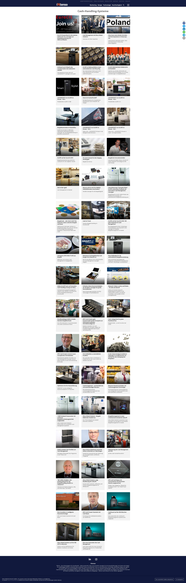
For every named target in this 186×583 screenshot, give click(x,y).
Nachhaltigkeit (117, 5)
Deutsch (121, 1)
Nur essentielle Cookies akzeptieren (164, 579)
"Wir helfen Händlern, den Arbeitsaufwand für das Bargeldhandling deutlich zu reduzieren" (65, 482)
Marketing (93, 5)
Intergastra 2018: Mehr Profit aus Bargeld (66, 256)
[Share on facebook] (184, 23)
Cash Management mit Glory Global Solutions (92, 36)
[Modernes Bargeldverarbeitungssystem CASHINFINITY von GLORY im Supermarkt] (118, 117)
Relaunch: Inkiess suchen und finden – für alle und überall (118, 286)
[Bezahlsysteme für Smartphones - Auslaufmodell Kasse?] (93, 87)
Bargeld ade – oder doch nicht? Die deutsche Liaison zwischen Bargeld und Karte (67, 222)
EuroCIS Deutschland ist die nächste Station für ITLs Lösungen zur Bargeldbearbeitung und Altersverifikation (67, 37)
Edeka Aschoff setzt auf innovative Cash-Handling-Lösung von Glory (67, 286)
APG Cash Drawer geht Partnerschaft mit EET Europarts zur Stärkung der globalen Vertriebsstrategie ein (93, 321)
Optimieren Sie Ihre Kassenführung (67, 386)
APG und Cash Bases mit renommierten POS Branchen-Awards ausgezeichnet (116, 481)
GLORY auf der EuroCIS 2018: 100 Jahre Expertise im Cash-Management (117, 222)
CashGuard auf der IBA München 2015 (117, 513)
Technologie (107, 5)
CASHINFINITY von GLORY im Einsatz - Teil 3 (116, 98)
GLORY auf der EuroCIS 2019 (65, 158)
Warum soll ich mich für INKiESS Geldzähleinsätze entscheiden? (91, 188)
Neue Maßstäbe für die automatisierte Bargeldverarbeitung (118, 256)
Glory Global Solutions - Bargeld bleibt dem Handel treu (91, 416)
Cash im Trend (87, 221)
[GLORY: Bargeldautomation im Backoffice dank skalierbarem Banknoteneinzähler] (67, 117)
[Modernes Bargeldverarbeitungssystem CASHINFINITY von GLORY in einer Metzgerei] (93, 117)
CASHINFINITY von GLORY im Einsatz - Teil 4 (65, 98)
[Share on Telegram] (184, 35)
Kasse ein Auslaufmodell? (90, 98)
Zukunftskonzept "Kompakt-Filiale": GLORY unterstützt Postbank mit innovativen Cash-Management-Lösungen (118, 190)
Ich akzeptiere (179, 579)
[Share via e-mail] (184, 38)
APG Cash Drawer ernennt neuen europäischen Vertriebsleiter (66, 354)
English (127, 1)
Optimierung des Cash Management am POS (118, 450)
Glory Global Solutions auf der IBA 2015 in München (66, 543)
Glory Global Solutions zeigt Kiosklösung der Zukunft (90, 480)
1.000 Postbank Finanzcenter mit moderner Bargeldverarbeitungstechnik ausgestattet (66, 418)
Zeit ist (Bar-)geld (62, 187)
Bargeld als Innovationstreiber (116, 158)
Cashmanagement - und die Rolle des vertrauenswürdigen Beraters (93, 386)
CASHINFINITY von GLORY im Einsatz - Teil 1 (116, 128)
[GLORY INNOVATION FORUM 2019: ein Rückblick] (118, 56)
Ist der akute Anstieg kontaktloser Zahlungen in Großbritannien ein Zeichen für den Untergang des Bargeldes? (117, 356)
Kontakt (115, 1)
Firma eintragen (99, 1)
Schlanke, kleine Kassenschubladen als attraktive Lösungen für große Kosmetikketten (92, 287)
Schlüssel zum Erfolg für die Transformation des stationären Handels (66, 68)
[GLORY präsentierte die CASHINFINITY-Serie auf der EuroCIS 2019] (67, 147)
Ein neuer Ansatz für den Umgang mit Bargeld (92, 158)
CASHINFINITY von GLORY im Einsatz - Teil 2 (91, 128)
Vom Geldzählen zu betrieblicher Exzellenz (92, 354)
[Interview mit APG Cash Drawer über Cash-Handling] (118, 147)
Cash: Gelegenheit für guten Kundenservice (116, 319)
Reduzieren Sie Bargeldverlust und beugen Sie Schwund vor (92, 256)
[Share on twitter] (184, 26)
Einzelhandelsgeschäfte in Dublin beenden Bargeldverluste (66, 319)
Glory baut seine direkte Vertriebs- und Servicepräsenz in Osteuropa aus (117, 36)
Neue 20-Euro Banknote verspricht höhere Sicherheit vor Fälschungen (92, 450)
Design (100, 5)
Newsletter (108, 1)
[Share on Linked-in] (184, 29)
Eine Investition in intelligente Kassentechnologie (65, 513)
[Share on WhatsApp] (184, 32)
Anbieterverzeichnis (86, 1)
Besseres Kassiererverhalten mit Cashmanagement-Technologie (117, 386)
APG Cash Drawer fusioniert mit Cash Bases (91, 513)
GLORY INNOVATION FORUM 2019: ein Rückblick (118, 68)
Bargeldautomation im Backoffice (66, 127)
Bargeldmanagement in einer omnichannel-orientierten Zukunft (117, 416)
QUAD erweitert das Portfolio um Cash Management (66, 450)
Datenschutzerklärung (13, 580)
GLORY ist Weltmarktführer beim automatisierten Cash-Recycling (92, 68)
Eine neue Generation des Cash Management (91, 543)
